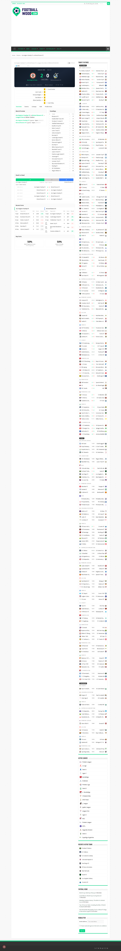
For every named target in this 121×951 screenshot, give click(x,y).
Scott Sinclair (51, 89)
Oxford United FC (56, 133)
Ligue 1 (84, 773)
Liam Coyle (38, 92)
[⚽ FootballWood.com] (25, 11)
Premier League (86, 762)
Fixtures (18, 55)
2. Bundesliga (86, 792)
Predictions (48, 106)
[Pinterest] (90, 4)
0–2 (37, 223)
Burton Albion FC (56, 140)
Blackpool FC (55, 116)
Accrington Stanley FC (23, 115)
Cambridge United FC (57, 137)
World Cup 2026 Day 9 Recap (87, 893)
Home (13, 55)
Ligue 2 (84, 815)
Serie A (84, 769)
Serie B (84, 788)
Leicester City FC (56, 161)
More (58, 49)
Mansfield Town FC (57, 149)
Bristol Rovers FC (37, 115)
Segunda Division (87, 830)
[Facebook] (86, 4)
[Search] (108, 3)
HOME (14, 49)
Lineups (34, 106)
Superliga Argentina (88, 837)
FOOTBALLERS (50, 49)
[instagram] (95, 4)
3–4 (68, 223)
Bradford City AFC (56, 126)
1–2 (68, 227)
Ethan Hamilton (37, 100)
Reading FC (55, 166)
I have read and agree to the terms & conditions (94, 926)
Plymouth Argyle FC (57, 142)
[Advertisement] (61, 30)
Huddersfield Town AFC (58, 118)
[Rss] (84, 4)
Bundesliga (85, 777)
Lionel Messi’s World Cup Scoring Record (90, 895)
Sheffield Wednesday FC (58, 123)
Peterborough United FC (58, 154)
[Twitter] (88, 4)
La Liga (84, 766)
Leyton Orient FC (56, 151)
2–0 (37, 213)
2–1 (68, 217)
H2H (41, 106)
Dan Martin (38, 97)
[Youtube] (92, 4)
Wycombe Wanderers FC (58, 163)
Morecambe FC (24, 223)
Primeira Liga (86, 784)
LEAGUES (34, 49)
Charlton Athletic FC (55, 231)
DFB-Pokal (85, 799)
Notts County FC (56, 128)
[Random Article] (108, 49)
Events (27, 106)
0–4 (37, 220)
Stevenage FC (55, 156)
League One (41, 70)
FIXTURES (20, 49)
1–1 (37, 217)
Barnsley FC (55, 135)
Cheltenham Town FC (55, 220)
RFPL (83, 826)
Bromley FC (55, 144)
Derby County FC (24, 220)
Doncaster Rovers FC (57, 159)
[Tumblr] (93, 4)
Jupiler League (86, 807)
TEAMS (41, 49)
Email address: (83, 921)
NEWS (27, 49)
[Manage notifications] (4, 946)
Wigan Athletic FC (56, 170)
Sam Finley (51, 103)
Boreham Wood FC (25, 217)
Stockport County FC (57, 121)
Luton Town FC (56, 130)
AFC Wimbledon (56, 168)
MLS (83, 818)
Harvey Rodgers (37, 94)
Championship (86, 796)
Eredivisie (85, 781)
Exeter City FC (53, 223)
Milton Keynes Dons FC (58, 147)
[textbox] (21, 66)
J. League (85, 803)
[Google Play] (97, 4)
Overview (19, 106)
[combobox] (21, 65)
